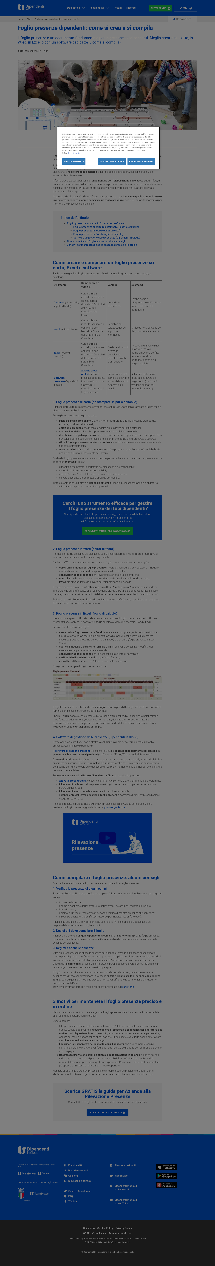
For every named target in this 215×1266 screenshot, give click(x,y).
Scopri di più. (73, 153)
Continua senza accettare (111, 161)
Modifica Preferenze (74, 161)
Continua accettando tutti (141, 161)
